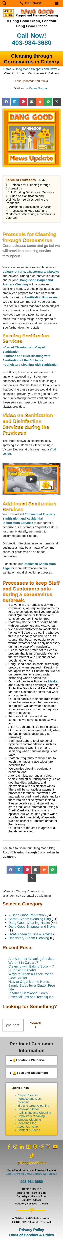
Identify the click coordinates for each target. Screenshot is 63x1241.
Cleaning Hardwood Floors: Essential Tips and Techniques (30, 995)
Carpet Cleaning (28, 1095)
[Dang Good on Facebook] (9, 1147)
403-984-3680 (31, 1181)
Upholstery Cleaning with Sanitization (31, 364)
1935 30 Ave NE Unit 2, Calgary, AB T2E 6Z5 (31, 1173)
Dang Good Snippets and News (36, 69)
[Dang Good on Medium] (28, 1147)
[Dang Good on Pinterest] (35, 1147)
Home (7, 69)
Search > (35, 1025)
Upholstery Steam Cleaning (28, 938)
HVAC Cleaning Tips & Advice (30, 934)
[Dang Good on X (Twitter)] (48, 1146)
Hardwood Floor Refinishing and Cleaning (34, 1111)
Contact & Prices (28, 1130)
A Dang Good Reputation (27, 915)
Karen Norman (39, 88)
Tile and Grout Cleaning (33, 1105)
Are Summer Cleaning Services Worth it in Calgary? (31, 960)
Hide (42, 180)
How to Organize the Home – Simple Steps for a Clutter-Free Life (31, 985)
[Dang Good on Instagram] (15, 1147)
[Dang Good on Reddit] (41, 1146)
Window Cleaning (29, 1119)
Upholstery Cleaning (31, 1116)
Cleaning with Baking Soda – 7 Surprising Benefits (31, 968)
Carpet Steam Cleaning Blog (29, 919)
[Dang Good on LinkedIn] (22, 1147)
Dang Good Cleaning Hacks (29, 923)
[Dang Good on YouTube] (54, 1147)
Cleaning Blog (26, 1123)
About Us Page (27, 1126)
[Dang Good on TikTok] (31, 1156)
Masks (52, 681)
